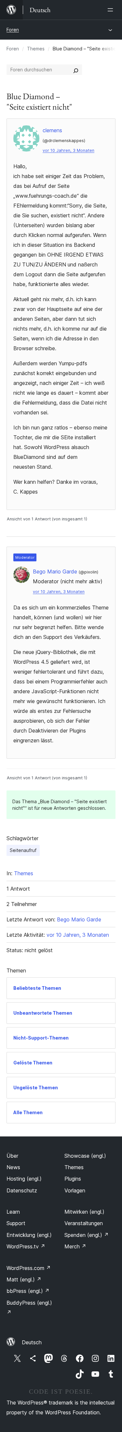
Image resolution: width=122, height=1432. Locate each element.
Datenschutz (22, 1190)
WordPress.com (29, 1268)
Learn (13, 1211)
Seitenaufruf (23, 850)
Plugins (72, 1178)
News (13, 1167)
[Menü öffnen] (111, 10)
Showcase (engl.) (85, 1155)
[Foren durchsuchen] (76, 69)
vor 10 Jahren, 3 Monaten (68, 150)
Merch (75, 1246)
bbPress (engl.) (28, 1291)
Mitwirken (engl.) (84, 1211)
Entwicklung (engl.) (29, 1235)
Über (12, 1155)
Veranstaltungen (83, 1223)
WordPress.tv (26, 1246)
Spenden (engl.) (86, 1235)
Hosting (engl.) (24, 1178)
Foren (13, 29)
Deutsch (32, 1342)
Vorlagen (74, 1190)
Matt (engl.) (24, 1279)
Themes (36, 48)
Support (16, 1223)
